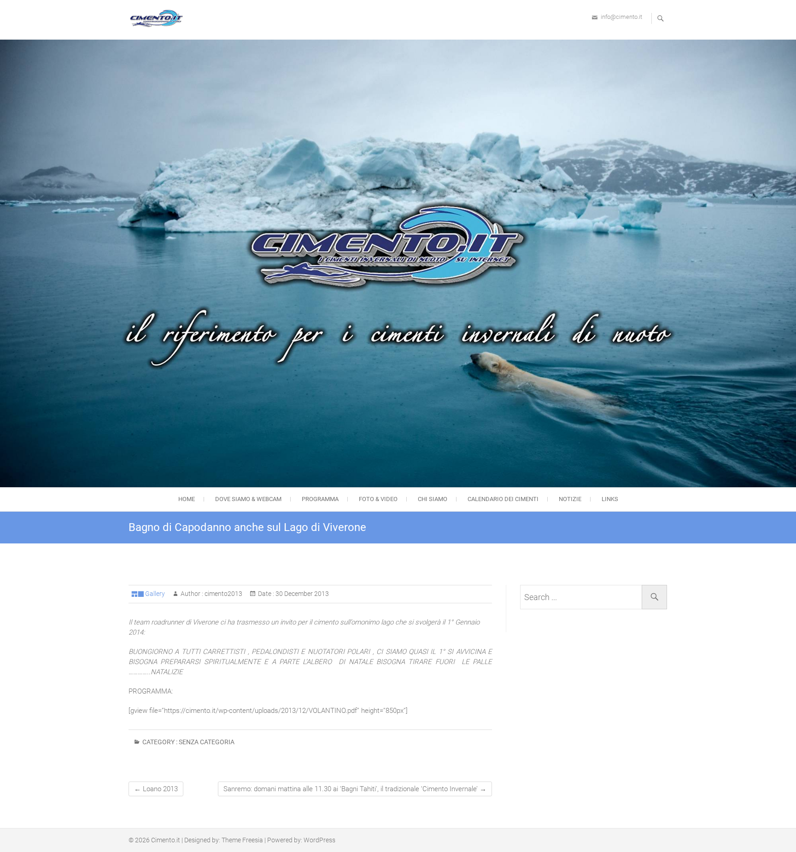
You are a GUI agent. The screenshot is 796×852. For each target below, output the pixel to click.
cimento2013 (222, 593)
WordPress (319, 840)
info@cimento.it (621, 16)
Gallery (155, 593)
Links (610, 499)
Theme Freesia (242, 840)
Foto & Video (378, 499)
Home (186, 499)
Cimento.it (165, 840)
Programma (320, 499)
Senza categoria (206, 742)
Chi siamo (432, 499)
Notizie (570, 499)
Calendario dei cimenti (503, 499)
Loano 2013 (156, 789)
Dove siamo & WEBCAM (248, 499)
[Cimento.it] (158, 18)
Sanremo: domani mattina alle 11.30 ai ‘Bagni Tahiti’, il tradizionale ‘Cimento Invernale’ (354, 789)
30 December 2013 (301, 593)
